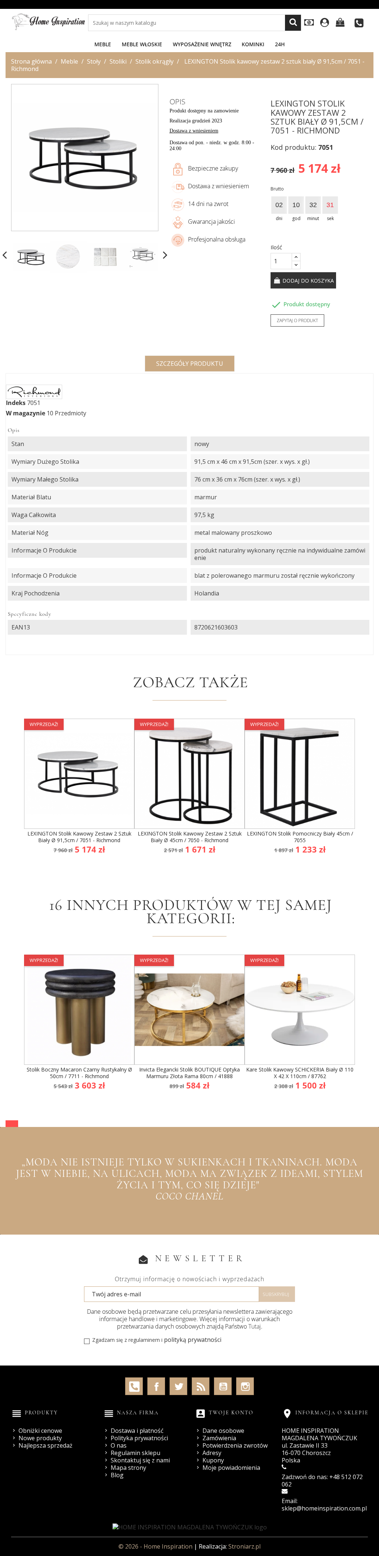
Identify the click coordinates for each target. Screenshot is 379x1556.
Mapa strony (128, 1468)
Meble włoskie (142, 44)
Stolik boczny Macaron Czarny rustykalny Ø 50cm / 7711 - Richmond (79, 1073)
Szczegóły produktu (189, 364)
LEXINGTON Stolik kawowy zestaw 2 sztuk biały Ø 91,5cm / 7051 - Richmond (79, 837)
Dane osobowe (223, 1431)
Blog (117, 1475)
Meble (102, 44)
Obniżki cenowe (40, 1431)
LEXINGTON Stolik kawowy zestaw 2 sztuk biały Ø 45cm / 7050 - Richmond (190, 837)
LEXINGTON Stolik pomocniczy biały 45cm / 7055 (300, 837)
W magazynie (25, 413)
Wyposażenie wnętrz (202, 44)
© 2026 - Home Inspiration (156, 1546)
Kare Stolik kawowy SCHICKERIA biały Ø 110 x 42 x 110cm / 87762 (299, 1073)
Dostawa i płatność (137, 1431)
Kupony (213, 1460)
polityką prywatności (192, 1340)
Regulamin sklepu (135, 1453)
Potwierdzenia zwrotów (235, 1445)
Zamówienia (219, 1438)
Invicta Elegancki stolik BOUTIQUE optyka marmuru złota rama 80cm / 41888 (189, 1073)
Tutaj (254, 1326)
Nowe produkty (40, 1438)
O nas (119, 1445)
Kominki (253, 44)
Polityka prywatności (139, 1438)
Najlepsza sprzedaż (46, 1445)
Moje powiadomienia (231, 1468)
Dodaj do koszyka (307, 280)
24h (280, 44)
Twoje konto (231, 1413)
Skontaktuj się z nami (140, 1460)
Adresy (211, 1453)
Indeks (16, 402)
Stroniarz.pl (244, 1546)
